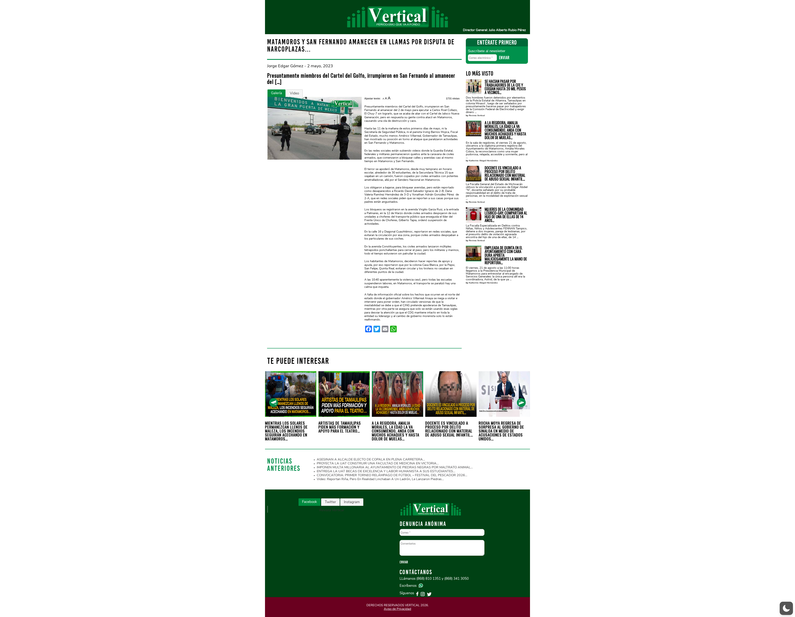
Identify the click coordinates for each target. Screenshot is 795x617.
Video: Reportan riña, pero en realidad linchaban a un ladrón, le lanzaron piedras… (380, 479)
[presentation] (273, 402)
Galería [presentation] (276, 93)
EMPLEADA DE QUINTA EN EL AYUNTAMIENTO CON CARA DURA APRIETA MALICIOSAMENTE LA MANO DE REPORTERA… (506, 255)
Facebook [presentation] (309, 501)
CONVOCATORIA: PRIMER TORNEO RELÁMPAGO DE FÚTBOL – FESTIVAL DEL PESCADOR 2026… (392, 475)
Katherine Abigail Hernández (483, 160)
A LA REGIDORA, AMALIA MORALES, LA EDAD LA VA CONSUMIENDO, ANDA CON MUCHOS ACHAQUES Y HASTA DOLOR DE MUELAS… (505, 130)
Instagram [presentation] (352, 502)
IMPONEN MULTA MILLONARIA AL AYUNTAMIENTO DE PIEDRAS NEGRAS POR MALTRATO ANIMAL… (395, 467)
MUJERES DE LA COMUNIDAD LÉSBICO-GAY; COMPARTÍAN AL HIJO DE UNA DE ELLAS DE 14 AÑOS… (506, 214)
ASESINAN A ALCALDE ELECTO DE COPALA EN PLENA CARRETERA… (371, 459)
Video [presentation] (294, 93)
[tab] (276, 93)
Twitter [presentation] (330, 502)
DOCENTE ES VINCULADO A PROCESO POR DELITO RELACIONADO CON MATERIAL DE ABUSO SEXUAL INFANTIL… (505, 173)
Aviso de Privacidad (397, 609)
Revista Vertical (477, 115)
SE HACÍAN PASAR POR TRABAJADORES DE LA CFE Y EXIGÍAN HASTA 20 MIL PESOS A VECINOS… (505, 86)
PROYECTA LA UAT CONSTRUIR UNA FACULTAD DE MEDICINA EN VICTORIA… (378, 463)
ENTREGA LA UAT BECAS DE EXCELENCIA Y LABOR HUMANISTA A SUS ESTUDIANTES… (386, 471)
